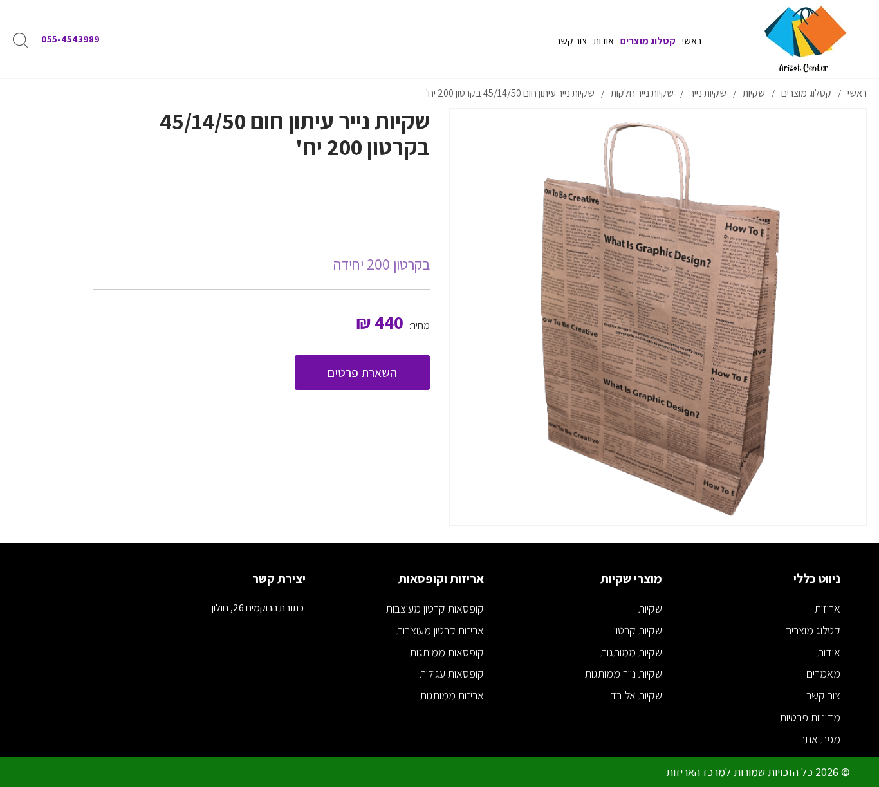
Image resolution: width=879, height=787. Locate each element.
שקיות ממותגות (631, 652)
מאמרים (823, 673)
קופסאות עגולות (452, 673)
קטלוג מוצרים (812, 630)
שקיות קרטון (638, 630)
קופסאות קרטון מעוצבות (435, 608)
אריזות (827, 608)
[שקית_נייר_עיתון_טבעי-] (658, 317)
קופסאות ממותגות (447, 652)
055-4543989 (70, 39)
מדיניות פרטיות (810, 717)
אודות (828, 652)
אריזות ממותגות (452, 695)
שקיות (650, 608)
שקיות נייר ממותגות (623, 673)
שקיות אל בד (636, 695)
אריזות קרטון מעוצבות (440, 630)
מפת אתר (820, 739)
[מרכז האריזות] (804, 39)
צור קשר (823, 695)
